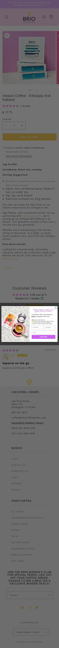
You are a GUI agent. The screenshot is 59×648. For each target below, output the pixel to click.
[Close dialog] (55, 308)
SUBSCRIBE (43, 337)
